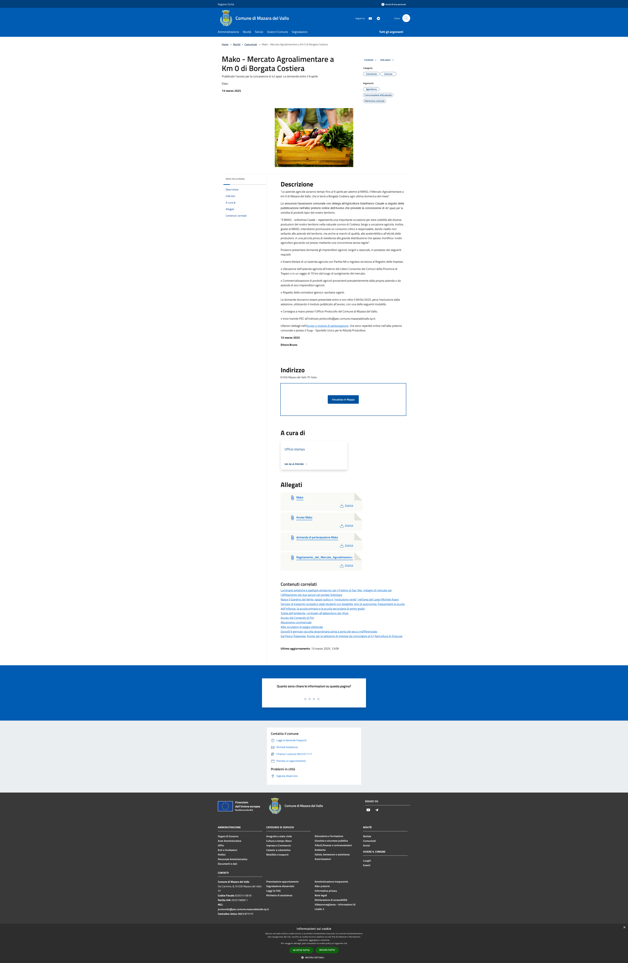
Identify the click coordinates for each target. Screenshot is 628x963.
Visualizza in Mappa (343, 399)
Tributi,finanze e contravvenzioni (333, 845)
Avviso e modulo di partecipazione (327, 326)
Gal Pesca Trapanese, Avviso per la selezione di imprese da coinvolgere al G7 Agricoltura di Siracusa (341, 636)
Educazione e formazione (329, 836)
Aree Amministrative (229, 841)
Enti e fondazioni (227, 850)
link (345, 943)
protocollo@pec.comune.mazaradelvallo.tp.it (243, 909)
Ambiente (320, 850)
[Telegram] (377, 18)
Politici (222, 855)
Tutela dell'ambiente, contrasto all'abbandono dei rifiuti (314, 613)
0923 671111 (245, 914)
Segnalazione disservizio (280, 886)
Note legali (321, 895)
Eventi (366, 865)
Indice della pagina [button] (235, 178)
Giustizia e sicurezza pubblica (331, 841)
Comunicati (250, 44)
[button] (314, 957)
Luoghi (367, 861)
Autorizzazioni (323, 859)
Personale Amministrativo (232, 859)
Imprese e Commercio (278, 845)
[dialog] (314, 943)
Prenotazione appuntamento (282, 881)
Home (225, 44)
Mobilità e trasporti (277, 855)
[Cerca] (406, 18)
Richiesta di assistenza (279, 895)
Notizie (367, 836)
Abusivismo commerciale (296, 622)
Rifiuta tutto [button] (327, 950)
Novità (236, 44)
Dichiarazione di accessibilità (331, 900)
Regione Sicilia (226, 4)
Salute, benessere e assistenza (332, 854)
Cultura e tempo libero (279, 841)
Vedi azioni (385, 60)
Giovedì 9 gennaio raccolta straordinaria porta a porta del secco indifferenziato (329, 631)
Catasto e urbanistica (278, 850)
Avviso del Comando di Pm (297, 618)
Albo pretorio (322, 886)
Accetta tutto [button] (301, 950)
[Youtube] (369, 18)
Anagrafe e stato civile (279, 836)
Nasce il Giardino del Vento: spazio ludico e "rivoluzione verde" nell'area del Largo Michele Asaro (340, 599)
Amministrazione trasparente (331, 881)
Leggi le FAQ (273, 891)
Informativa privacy (326, 891)
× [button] (624, 927)
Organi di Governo (228, 836)
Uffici (221, 845)
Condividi (369, 60)
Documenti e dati (227, 864)
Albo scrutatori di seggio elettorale (302, 627)
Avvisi (366, 845)
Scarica (349, 505)
